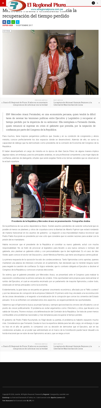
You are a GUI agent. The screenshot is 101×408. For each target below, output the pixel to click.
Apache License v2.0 (58, 397)
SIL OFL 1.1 (30, 401)
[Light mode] (93, 3)
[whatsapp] (13, 22)
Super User (7, 25)
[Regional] (37, 3)
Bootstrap (5, 397)
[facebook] (4, 22)
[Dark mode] (97, 3)
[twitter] (17, 22)
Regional (46, 394)
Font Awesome (7, 401)
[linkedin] (9, 22)
